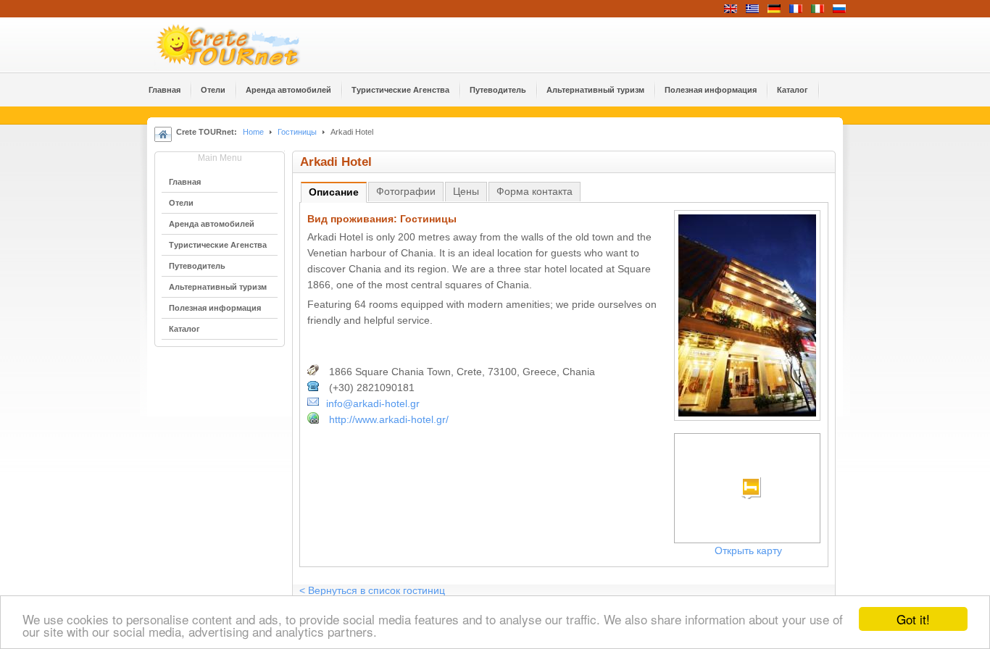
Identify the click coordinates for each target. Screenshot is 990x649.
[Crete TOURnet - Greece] (245, 45)
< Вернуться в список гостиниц (372, 590)
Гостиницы (297, 131)
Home (253, 131)
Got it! (913, 619)
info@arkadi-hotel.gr (373, 403)
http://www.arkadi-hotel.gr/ (389, 419)
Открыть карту (748, 550)
